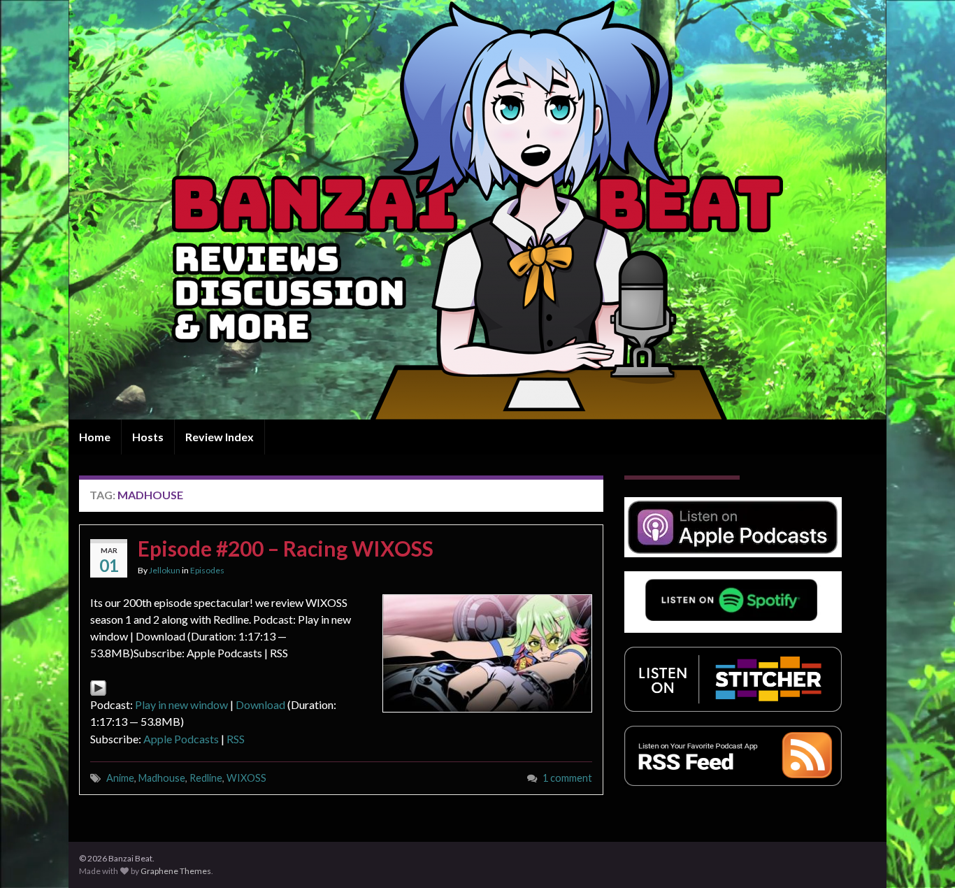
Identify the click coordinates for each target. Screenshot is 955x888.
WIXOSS (246, 778)
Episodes (207, 570)
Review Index (219, 436)
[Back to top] (923, 856)
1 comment (567, 778)
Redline (205, 778)
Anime (120, 778)
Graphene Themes (176, 871)
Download (260, 704)
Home (94, 436)
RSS (236, 738)
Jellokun (164, 570)
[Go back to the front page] (477, 210)
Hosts (148, 436)
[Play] (98, 686)
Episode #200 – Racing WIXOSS (285, 548)
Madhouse (161, 778)
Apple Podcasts (181, 738)
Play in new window (181, 704)
